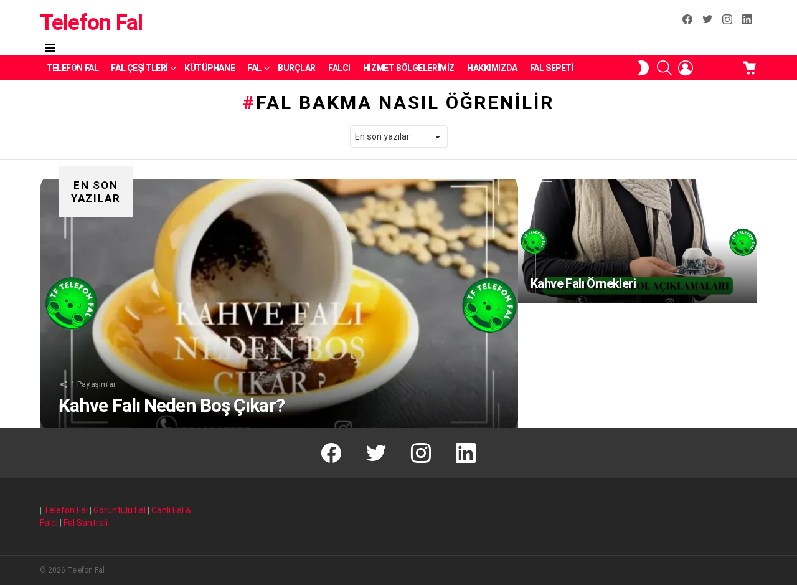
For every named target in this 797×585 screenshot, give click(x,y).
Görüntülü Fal (119, 510)
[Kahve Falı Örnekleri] (637, 241)
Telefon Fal (91, 23)
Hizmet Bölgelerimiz (409, 68)
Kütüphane (209, 68)
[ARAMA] (664, 67)
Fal (254, 68)
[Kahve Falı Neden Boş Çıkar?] (279, 303)
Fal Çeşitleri (139, 68)
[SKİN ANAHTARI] (643, 67)
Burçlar (297, 68)
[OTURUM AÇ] (685, 67)
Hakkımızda (492, 68)
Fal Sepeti (552, 68)
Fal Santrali (86, 523)
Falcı (339, 68)
